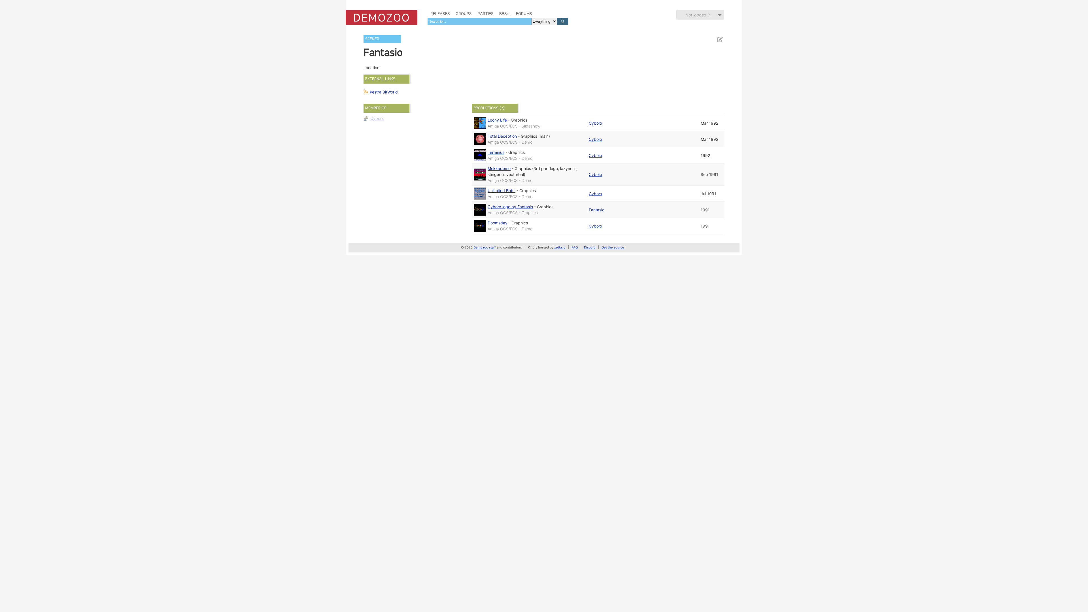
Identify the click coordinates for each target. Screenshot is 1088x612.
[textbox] (479, 21)
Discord (590, 247)
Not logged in (698, 14)
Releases (440, 13)
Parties (485, 13)
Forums (524, 13)
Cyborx (377, 118)
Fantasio (596, 209)
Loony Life (497, 120)
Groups (464, 13)
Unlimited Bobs (501, 190)
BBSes (504, 13)
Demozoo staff (484, 247)
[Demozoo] (381, 17)
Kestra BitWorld (384, 92)
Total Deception (502, 136)
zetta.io (560, 247)
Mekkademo (499, 168)
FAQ (574, 247)
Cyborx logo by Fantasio (510, 206)
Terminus (496, 152)
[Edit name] (719, 39)
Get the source (613, 247)
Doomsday (497, 222)
